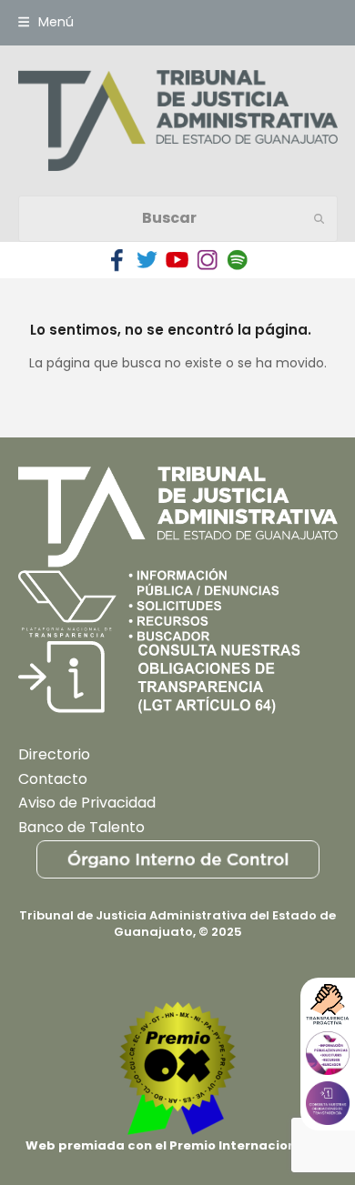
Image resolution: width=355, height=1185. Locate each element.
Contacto (52, 778)
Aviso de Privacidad (87, 802)
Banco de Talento (81, 827)
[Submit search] (319, 218)
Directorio (54, 754)
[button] (46, 22)
